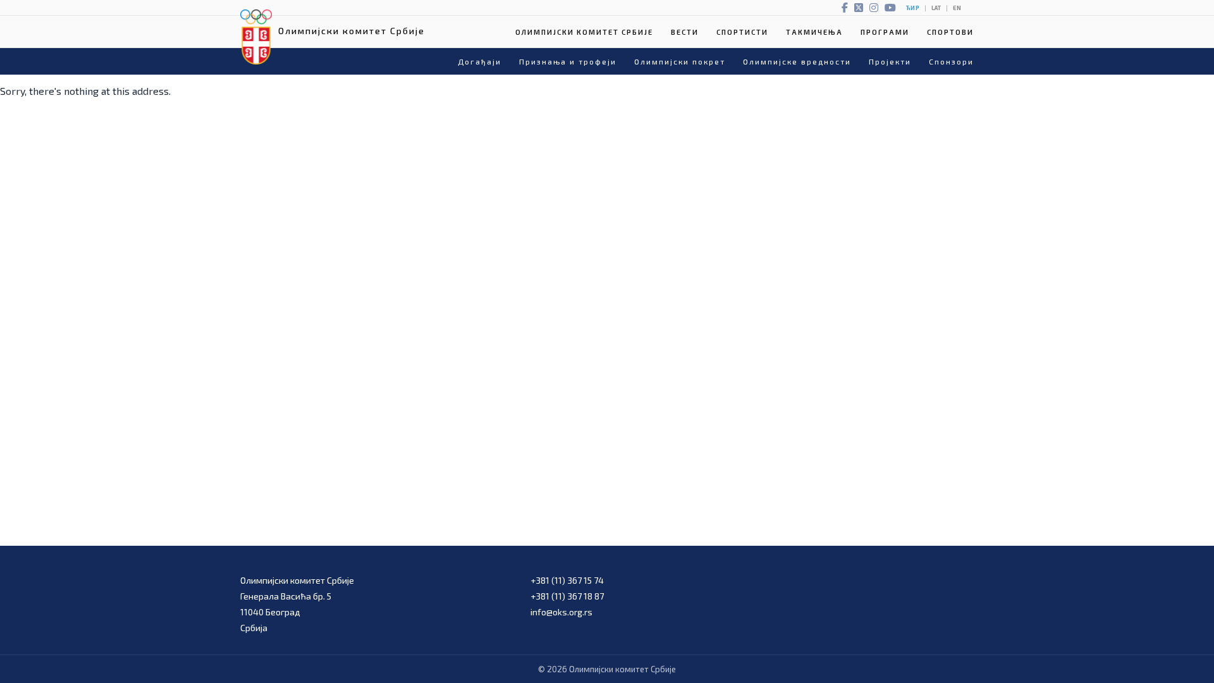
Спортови (950, 32)
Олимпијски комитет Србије (584, 32)
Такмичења (814, 32)
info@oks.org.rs (561, 611)
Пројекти (890, 61)
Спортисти (742, 32)
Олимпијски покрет (679, 61)
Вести (685, 32)
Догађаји (479, 61)
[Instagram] (873, 8)
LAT (936, 8)
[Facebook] (845, 8)
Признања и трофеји (567, 61)
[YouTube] (890, 8)
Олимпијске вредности (797, 61)
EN (957, 8)
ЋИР (912, 8)
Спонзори (951, 61)
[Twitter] (858, 8)
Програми (885, 32)
